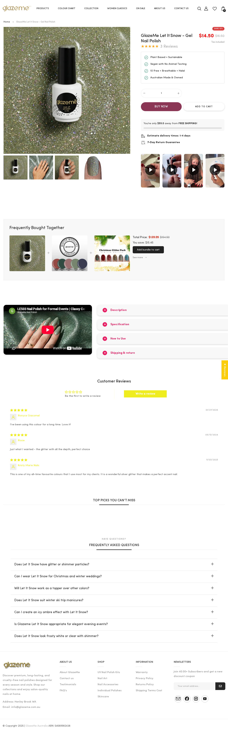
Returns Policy (145, 684)
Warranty (142, 672)
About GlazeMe (70, 672)
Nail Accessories (108, 684)
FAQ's (63, 690)
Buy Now (161, 106)
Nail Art (102, 678)
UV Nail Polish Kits (109, 672)
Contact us (67, 678)
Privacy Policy (144, 678)
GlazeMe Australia (37, 726)
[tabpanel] (16, 167)
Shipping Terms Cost (149, 690)
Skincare (103, 696)
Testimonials (68, 684)
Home (7, 22)
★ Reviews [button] (224, 370)
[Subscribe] (220, 686)
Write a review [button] (145, 393)
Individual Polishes (109, 690)
